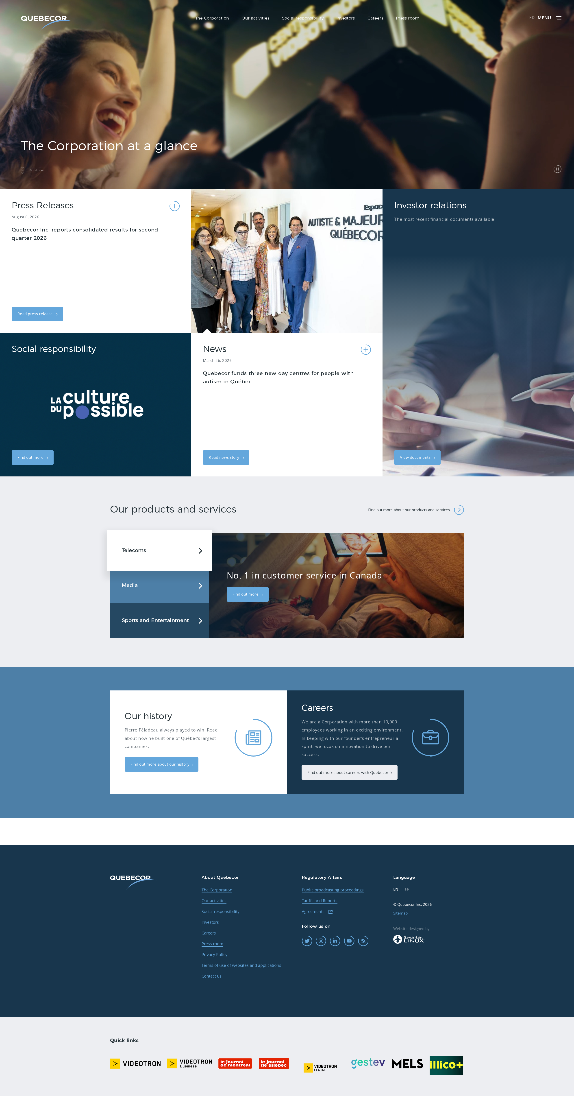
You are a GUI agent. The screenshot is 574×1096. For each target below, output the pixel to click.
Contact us (212, 976)
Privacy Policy (214, 954)
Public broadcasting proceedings (333, 890)
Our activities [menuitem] (256, 18)
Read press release (35, 313)
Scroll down (37, 170)
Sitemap (400, 913)
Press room (212, 943)
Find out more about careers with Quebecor (348, 772)
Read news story (224, 457)
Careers (209, 933)
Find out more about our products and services (409, 509)
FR (532, 18)
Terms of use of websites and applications (241, 965)
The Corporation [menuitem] (212, 18)
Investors (210, 922)
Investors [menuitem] (345, 18)
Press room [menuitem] (407, 18)
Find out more (31, 457)
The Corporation (217, 890)
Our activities (214, 900)
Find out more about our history (160, 764)
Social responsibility (220, 911)
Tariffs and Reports (319, 900)
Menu (544, 18)
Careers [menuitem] (375, 18)
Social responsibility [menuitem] (303, 18)
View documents (416, 457)
